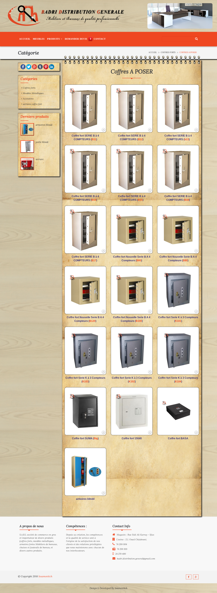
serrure (40, 159)
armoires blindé (44, 124)
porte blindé (42, 142)
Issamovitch (45, 576)
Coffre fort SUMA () (85, 438)
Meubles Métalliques (33, 93)
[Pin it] (45, 66)
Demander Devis (76, 39)
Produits (54, 39)
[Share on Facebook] (23, 66)
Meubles (39, 39)
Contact (100, 39)
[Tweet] (28, 66)
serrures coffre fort (32, 104)
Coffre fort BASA (178, 438)
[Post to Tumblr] (40, 66)
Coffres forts (168, 52)
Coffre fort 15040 (132, 438)
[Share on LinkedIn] (51, 66)
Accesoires (28, 98)
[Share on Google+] (34, 66)
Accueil (24, 39)
